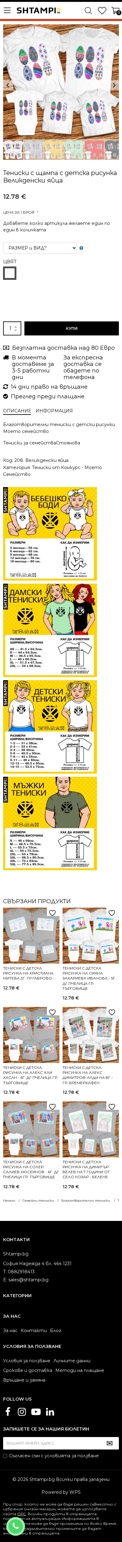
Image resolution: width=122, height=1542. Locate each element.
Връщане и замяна (24, 1380)
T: (5, 1271)
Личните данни (71, 1361)
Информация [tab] (54, 411)
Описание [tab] (17, 411)
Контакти (34, 1330)
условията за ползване (72, 1456)
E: (5, 1280)
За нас (10, 1330)
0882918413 (24, 1522)
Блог (55, 1330)
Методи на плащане (79, 1370)
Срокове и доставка (27, 1370)
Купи (72, 328)
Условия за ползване (26, 1361)
